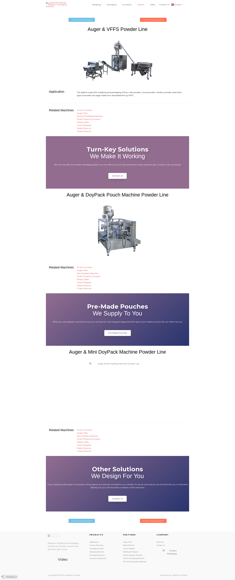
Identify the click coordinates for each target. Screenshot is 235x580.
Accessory (127, 4)
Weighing (96, 4)
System (140, 4)
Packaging (112, 4)
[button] (186, 4)
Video (152, 4)
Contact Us (164, 4)
